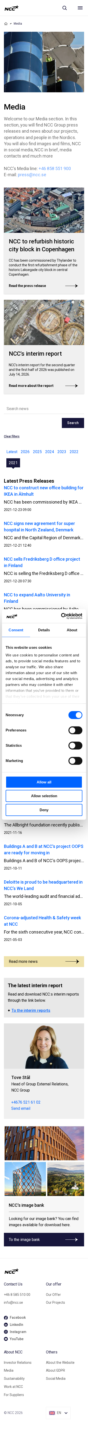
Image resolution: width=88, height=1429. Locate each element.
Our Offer (53, 1295)
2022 (74, 451)
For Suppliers (14, 1395)
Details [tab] (44, 630)
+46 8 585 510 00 (17, 1295)
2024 (49, 451)
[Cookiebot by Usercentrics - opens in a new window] (62, 616)
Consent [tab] (16, 630)
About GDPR (55, 1370)
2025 (37, 451)
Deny (44, 810)
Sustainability (14, 1379)
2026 (25, 451)
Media (8, 1370)
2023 (61, 451)
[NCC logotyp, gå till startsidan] (11, 8)
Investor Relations (18, 1363)
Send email (20, 1108)
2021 (13, 462)
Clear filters (12, 436)
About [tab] (72, 630)
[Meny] (80, 8)
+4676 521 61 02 (26, 1102)
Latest (11, 451)
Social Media (56, 1379)
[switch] (75, 730)
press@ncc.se (32, 174)
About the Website (60, 1363)
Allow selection (44, 796)
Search (73, 423)
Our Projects (55, 1302)
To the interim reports (30, 1010)
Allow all (44, 782)
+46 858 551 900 (55, 168)
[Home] (6, 24)
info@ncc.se (13, 1302)
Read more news (23, 961)
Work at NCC (13, 1387)
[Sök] (64, 8)
